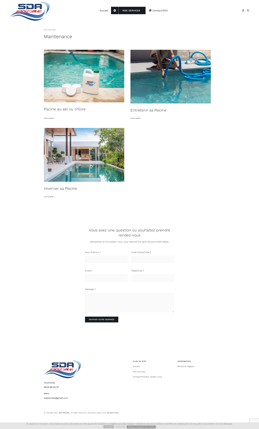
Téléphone (137, 270)
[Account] (243, 10)
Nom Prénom (93, 252)
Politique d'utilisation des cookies (141, 427)
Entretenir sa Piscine (148, 110)
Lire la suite (48, 118)
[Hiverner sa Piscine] (84, 155)
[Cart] (248, 10)
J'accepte (109, 427)
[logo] (30, 2)
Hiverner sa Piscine (60, 188)
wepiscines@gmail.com (56, 398)
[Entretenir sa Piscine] (170, 76)
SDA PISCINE (64, 413)
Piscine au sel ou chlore (65, 109)
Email (89, 270)
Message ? (90, 289)
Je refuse (120, 427)
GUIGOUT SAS (112, 413)
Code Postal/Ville (141, 252)
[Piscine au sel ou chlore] (84, 76)
